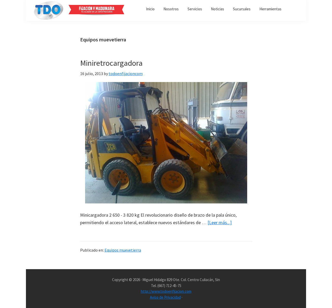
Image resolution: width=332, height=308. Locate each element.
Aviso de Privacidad (165, 297)
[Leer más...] (220, 222)
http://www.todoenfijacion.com (166, 291)
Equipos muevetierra (123, 250)
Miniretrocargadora (111, 63)
